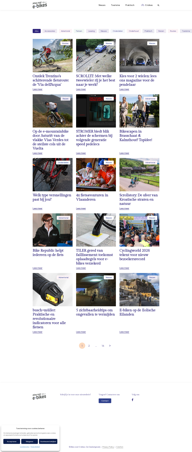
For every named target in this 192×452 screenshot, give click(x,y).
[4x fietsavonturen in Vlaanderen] (96, 184)
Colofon (119, 447)
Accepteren (11, 441)
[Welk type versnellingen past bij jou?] (53, 184)
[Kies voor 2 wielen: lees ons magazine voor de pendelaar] (139, 65)
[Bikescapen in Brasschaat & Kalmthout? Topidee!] (139, 124)
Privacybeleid (35, 447)
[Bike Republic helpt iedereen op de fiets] (53, 241)
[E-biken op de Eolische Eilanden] (139, 303)
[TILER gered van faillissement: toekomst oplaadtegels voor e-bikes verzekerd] (96, 241)
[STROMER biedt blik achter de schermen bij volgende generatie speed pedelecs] (96, 124)
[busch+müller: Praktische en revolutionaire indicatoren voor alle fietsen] (53, 303)
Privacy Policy (108, 447)
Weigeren (29, 441)
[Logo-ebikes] (40, 5)
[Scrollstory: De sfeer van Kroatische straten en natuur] (139, 184)
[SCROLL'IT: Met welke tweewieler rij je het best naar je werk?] (96, 65)
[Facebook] (132, 399)
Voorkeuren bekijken (48, 441)
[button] (154, 5)
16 (103, 345)
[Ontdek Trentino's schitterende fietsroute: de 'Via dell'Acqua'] (53, 65)
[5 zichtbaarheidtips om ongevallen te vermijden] (96, 303)
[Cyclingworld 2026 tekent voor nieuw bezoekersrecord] (139, 241)
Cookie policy (24, 447)
